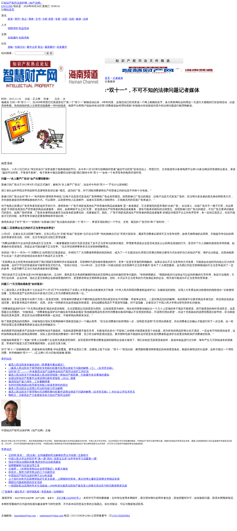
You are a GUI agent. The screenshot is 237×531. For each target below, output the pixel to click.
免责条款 (46, 491)
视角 (31, 19)
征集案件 (62, 47)
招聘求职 (13, 28)
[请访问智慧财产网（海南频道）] (170, 73)
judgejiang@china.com (51, 515)
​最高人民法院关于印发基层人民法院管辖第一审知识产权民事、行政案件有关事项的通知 (59, 374)
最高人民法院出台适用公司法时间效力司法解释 (36, 388)
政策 (10, 19)
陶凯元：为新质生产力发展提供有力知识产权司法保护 (39, 395)
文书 (38, 19)
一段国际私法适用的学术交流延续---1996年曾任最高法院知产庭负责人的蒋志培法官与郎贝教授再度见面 (68, 485)
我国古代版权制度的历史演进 (25, 482)
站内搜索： (7, 53)
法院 (64, 19)
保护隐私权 (33, 491)
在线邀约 (13, 37)
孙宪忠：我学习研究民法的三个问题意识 (32, 472)
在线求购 (24, 37)
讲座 (50, 19)
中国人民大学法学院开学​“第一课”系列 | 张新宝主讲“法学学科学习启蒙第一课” (53, 458)
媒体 (78, 19)
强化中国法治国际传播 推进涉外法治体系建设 (35, 462)
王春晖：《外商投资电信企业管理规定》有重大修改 (38, 468)
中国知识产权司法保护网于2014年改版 (30, 475)
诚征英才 (20, 491)
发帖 (10, 47)
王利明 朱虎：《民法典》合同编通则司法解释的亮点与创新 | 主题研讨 (48, 455)
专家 (57, 19)
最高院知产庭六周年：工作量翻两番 (29, 381)
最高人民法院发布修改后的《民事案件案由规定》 (37, 364)
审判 (17, 19)
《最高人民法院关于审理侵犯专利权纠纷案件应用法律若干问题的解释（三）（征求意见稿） (61, 368)
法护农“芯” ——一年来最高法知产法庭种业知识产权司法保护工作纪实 (49, 371)
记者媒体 (118, 78)
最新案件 (50, 47)
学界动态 (6, 449)
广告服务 (7, 491)
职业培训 (24, 28)
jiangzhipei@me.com (25, 515)
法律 (85, 19)
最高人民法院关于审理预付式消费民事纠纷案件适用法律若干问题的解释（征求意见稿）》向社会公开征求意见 (72, 391)
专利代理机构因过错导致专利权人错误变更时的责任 (38, 385)
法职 (71, 19)
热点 (24, 19)
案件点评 (32, 47)
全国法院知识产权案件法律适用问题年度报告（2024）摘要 (42, 378)
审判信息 (6, 358)
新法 (40, 47)
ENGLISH (7, 6)
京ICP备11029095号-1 (69, 498)
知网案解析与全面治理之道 (24, 465)
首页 (107, 78)
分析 (45, 19)
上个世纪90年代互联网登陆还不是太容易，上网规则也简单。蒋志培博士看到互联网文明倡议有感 (64, 479)
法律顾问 (58, 491)
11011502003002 (121, 515)
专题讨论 (20, 47)
